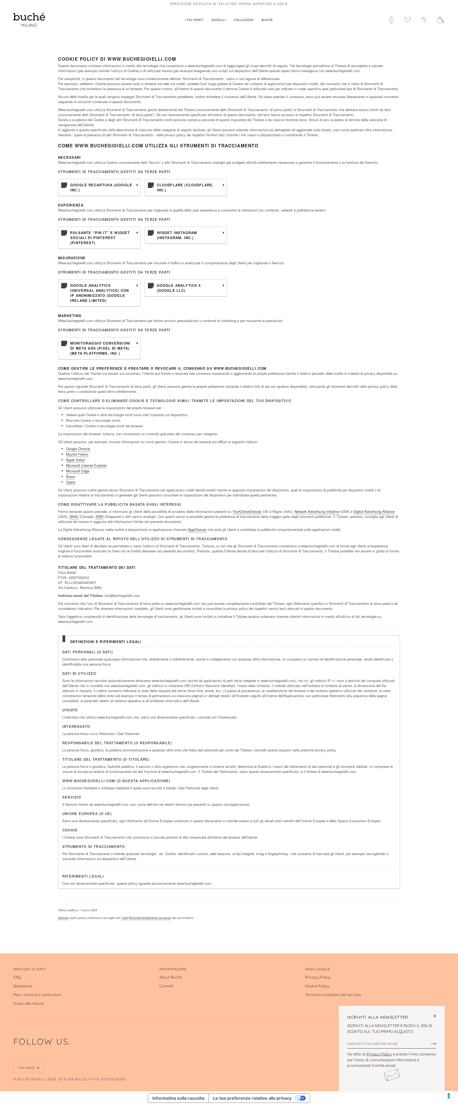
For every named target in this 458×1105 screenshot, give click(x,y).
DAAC (74, 516)
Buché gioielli (31, 1079)
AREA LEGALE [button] (317, 969)
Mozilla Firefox (77, 454)
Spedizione (22, 985)
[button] (219, 20)
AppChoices (197, 529)
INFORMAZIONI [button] (173, 969)
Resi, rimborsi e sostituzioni (37, 994)
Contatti (166, 985)
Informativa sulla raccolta (178, 1098)
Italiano (27, 1068)
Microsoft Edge (77, 470)
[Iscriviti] (429, 1043)
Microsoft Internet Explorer (86, 465)
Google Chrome (78, 448)
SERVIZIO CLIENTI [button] (29, 969)
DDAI (100, 516)
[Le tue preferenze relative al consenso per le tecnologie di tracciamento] (449, 1096)
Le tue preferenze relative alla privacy (252, 1098)
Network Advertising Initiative (316, 511)
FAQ (17, 977)
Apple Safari (75, 459)
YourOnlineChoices (247, 511)
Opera (70, 482)
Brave (70, 476)
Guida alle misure (28, 1003)
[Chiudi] (437, 1014)
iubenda (63, 917)
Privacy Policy (379, 1053)
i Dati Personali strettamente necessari (146, 917)
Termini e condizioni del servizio (333, 994)
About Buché (170, 977)
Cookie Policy (317, 985)
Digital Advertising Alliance (374, 511)
